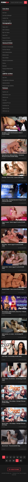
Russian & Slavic (6, 38)
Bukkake (5, 66)
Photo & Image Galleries (8, 85)
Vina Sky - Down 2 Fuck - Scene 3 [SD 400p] (12, 177)
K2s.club (5, 100)
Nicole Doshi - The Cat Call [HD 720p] (11, 445)
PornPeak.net (6, 105)
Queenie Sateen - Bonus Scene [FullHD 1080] (13, 289)
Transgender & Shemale (8, 80)
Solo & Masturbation (7, 52)
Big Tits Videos (6, 32)
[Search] (25, 2)
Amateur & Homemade (8, 46)
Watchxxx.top (6, 108)
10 (13, 460)
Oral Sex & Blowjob (7, 15)
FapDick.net (5, 91)
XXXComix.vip (6, 111)
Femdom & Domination (8, 60)
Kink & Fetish (5, 57)
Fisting (4, 63)
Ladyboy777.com (7, 102)
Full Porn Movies (6, 49)
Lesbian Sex (5, 18)
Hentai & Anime (6, 83)
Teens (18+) (5, 27)
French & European (7, 40)
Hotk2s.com (5, 97)
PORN (5, 2)
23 (20, 460)
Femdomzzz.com (7, 94)
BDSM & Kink (6, 55)
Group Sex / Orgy (7, 20)
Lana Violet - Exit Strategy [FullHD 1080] (12, 356)
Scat (4, 71)
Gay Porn (5, 77)
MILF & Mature (6, 29)
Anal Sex (5, 12)
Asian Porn (5, 35)
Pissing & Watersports (8, 68)
